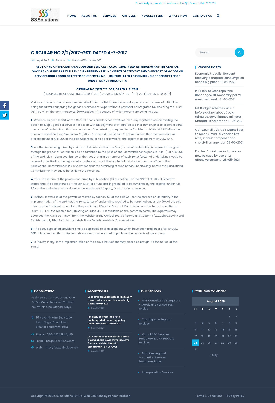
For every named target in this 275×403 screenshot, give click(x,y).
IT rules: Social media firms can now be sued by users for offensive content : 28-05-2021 (218, 155)
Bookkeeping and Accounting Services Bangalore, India (152, 357)
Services (109, 15)
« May (214, 355)
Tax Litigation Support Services (155, 321)
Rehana (60, 60)
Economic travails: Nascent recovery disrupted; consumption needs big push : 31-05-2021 (219, 78)
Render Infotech (119, 396)
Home (71, 15)
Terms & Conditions (208, 396)
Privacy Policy (235, 396)
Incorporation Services (157, 372)
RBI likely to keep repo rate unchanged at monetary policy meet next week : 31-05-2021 (218, 95)
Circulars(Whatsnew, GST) (87, 60)
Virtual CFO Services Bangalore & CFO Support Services (156, 338)
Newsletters (152, 15)
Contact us (202, 15)
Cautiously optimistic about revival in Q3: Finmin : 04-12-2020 (165, 3)
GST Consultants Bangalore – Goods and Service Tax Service (159, 304)
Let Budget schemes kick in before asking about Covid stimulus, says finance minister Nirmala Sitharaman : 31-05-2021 (219, 114)
